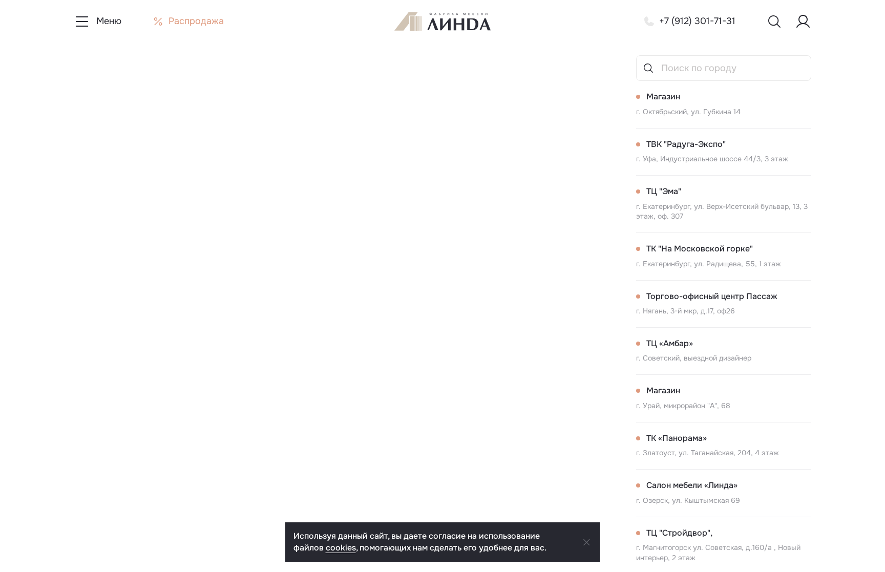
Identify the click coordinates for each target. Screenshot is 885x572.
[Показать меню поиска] (774, 21)
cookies (341, 547)
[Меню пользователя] (803, 21)
